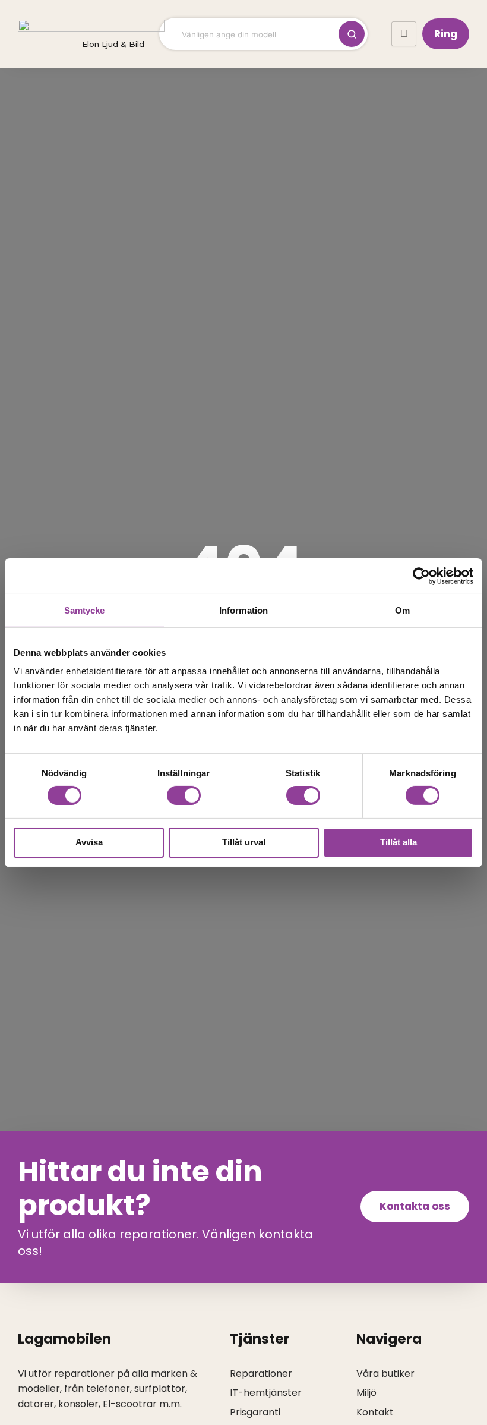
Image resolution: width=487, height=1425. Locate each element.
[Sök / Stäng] (352, 34)
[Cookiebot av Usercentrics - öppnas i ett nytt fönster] (421, 575)
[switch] (184, 795)
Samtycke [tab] (84, 610)
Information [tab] (243, 610)
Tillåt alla (398, 842)
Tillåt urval (243, 842)
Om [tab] (402, 610)
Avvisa (89, 842)
